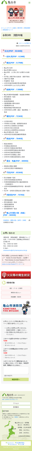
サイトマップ (10, 442)
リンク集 (22, 444)
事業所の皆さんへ (16, 292)
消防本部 (19, 28)
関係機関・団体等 (16, 297)
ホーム (3, 28)
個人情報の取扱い (20, 442)
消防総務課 (27, 28)
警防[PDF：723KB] (15, 116)
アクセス (16, 403)
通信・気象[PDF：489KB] (17, 161)
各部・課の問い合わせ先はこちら (10, 399)
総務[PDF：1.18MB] (15, 89)
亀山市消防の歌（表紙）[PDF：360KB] (14, 214)
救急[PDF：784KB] (15, 138)
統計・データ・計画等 (16, 288)
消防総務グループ (8, 30)
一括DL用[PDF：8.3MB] (15, 56)
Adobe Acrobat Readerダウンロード (12, 264)
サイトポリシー (13, 444)
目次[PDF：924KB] (13, 51)
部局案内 (16, 407)
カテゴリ (9, 28)
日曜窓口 (16, 417)
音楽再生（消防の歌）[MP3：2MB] (14, 220)
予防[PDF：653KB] (15, 172)
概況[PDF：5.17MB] (15, 63)
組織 (14, 28)
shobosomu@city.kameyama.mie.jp (15, 250)
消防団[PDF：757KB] (15, 195)
